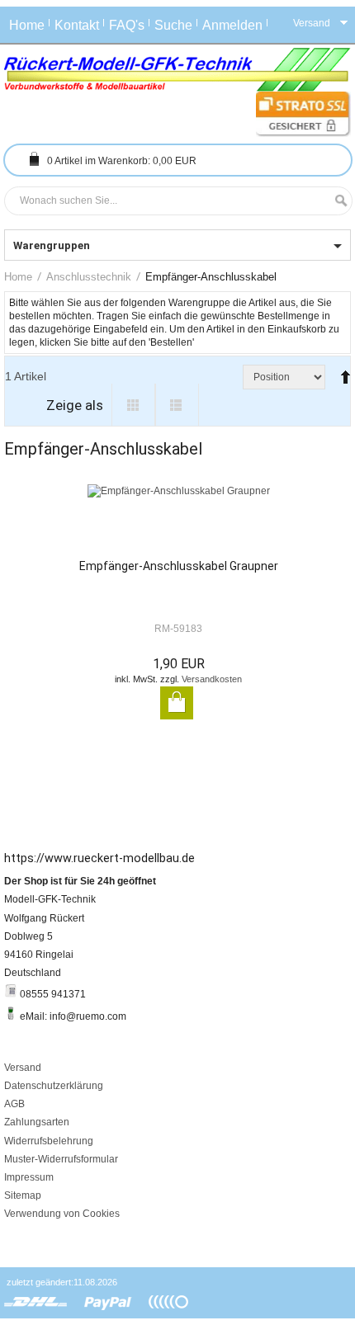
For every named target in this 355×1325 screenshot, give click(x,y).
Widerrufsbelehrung (48, 1141)
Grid (133, 405)
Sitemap (22, 1195)
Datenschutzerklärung (53, 1086)
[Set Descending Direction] (342, 370)
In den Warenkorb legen (176, 702)
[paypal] (108, 1302)
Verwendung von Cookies (62, 1213)
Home (27, 25)
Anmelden (232, 25)
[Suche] (337, 201)
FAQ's (126, 25)
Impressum (29, 1177)
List (177, 405)
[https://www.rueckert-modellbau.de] (177, 70)
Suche (173, 25)
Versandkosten (212, 679)
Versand (22, 1067)
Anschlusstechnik (88, 277)
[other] (168, 1302)
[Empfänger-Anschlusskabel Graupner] (178, 521)
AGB (14, 1104)
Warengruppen (51, 245)
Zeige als (74, 405)
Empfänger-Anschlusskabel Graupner (178, 566)
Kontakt (76, 25)
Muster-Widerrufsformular (61, 1159)
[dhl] (36, 1302)
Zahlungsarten (36, 1122)
